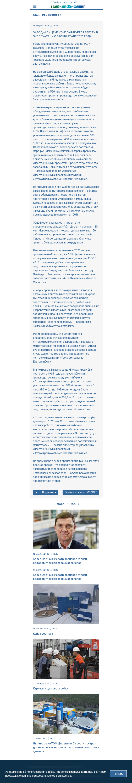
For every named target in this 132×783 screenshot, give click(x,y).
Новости (54, 15)
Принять (118, 773)
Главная (39, 15)
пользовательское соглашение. (52, 775)
